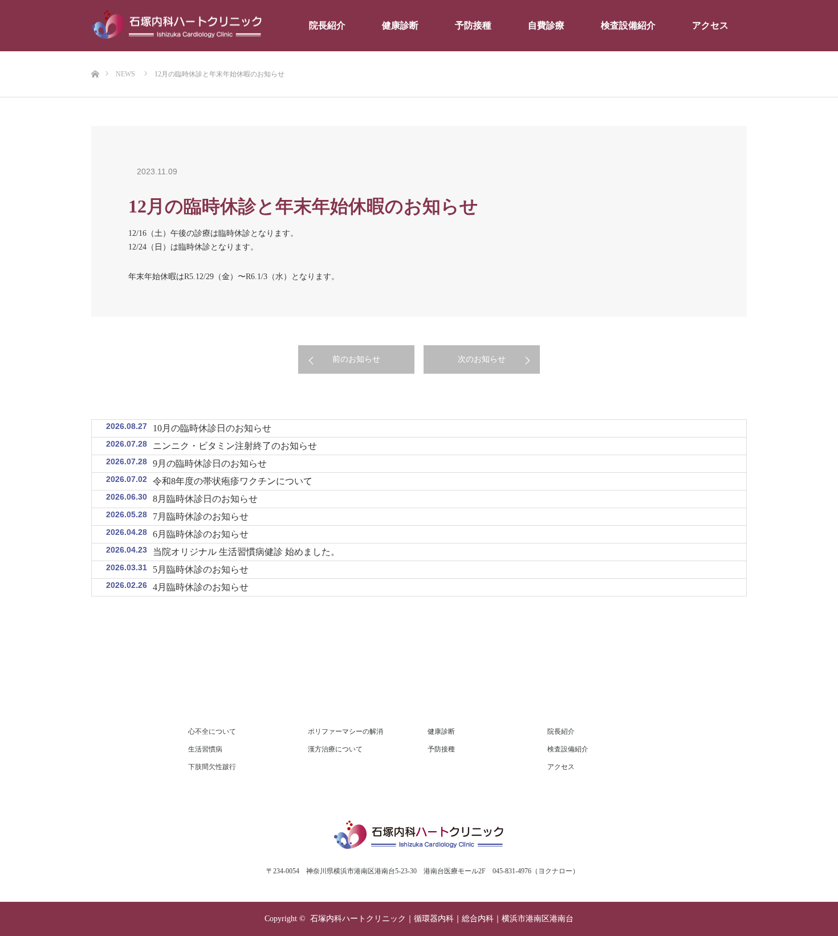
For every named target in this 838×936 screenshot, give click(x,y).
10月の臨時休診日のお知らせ (212, 428)
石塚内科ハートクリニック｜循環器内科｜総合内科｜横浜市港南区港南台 (441, 918)
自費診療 (546, 25)
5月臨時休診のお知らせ (201, 569)
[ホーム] (95, 55)
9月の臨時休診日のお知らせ (210, 463)
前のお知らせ (356, 359)
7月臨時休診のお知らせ (201, 516)
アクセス (710, 25)
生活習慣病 (205, 749)
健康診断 (400, 25)
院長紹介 (327, 25)
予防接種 (473, 25)
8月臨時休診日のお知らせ (205, 499)
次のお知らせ (482, 359)
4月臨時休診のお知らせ (201, 587)
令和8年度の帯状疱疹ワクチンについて (232, 481)
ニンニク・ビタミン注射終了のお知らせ (235, 446)
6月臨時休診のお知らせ (201, 534)
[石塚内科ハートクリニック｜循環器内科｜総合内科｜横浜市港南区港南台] (176, 25)
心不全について (212, 731)
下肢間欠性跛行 (212, 767)
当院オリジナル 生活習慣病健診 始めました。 (246, 552)
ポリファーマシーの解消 (345, 731)
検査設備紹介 (628, 25)
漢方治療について (335, 749)
